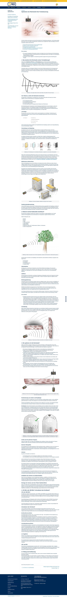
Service (29, 7)
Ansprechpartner (11, 580)
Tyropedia (39, 7)
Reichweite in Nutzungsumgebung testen (30, 49)
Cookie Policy (45, 596)
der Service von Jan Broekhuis (28, 567)
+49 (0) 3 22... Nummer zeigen (39, 583)
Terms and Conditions (55, 596)
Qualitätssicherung (11, 589)
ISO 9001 (9, 584)
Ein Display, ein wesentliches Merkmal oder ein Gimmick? (13, 17)
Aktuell (34, 7)
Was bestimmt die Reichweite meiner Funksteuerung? (32, 44)
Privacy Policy (50, 596)
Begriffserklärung (11, 582)
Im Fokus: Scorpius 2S (12, 14)
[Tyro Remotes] (15, 4)
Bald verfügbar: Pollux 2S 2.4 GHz (13, 24)
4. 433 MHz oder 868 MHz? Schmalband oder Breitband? (46, 159)
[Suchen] (58, 7)
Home (9, 7)
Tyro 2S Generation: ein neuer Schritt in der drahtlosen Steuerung (13, 26)
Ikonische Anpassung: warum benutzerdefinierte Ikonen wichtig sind (13, 20)
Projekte (24, 7)
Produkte (18, 7)
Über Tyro (13, 7)
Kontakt (43, 7)
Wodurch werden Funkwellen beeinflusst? (30, 45)
